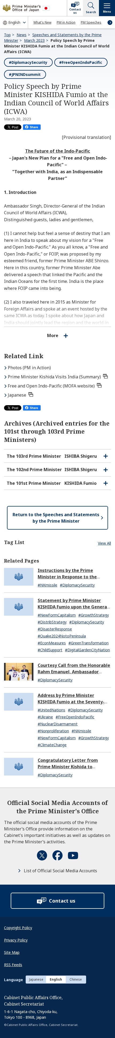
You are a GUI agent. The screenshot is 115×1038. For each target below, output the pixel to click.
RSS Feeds (13, 964)
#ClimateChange (52, 744)
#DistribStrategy (52, 622)
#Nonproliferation (53, 730)
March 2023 (34, 40)
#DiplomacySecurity (28, 62)
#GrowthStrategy (93, 615)
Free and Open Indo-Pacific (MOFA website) (51, 386)
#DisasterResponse (55, 628)
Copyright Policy (18, 927)
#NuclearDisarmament (58, 723)
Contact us (75, 11)
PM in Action (66, 22)
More (52, 335)
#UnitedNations (51, 709)
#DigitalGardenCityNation (87, 649)
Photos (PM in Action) (29, 368)
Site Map (12, 952)
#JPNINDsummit (25, 74)
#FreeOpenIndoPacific (80, 62)
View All (104, 543)
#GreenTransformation (88, 642)
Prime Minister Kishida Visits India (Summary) (54, 377)
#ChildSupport (50, 649)
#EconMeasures (52, 642)
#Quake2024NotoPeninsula (62, 635)
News (21, 34)
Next (110, 22)
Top (7, 34)
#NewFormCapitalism (57, 615)
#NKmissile (47, 585)
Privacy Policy (16, 940)
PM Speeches (91, 22)
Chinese (76, 979)
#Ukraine (45, 716)
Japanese (17, 395)
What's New (42, 22)
